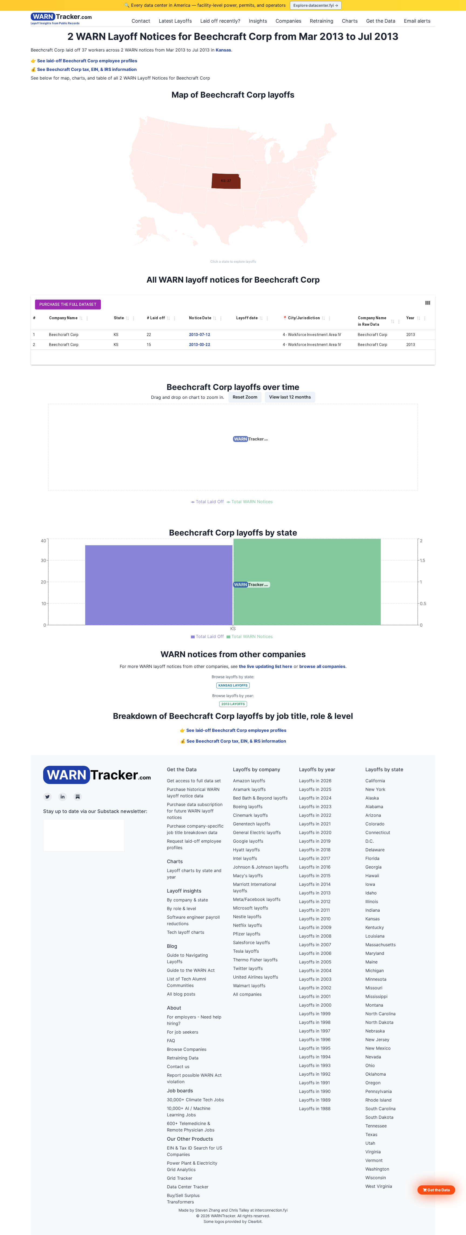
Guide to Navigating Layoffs (187, 958)
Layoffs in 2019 (315, 841)
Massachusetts (380, 944)
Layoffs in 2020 (315, 832)
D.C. (369, 841)
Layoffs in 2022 (315, 815)
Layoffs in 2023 (315, 806)
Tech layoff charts (185, 932)
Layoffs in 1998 (315, 1022)
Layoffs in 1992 (315, 1074)
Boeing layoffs (247, 806)
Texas (371, 1134)
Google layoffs (248, 841)
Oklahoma (375, 1074)
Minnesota (375, 979)
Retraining (321, 21)
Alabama (374, 806)
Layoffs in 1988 (315, 1108)
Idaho (371, 893)
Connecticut (377, 832)
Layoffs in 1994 (315, 1056)
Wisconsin (375, 1177)
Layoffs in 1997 (314, 1031)
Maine (371, 962)
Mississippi (376, 996)
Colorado (375, 823)
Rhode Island (378, 1100)
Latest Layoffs (175, 21)
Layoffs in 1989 (315, 1100)
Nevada (373, 1056)
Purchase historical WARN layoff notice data (193, 792)
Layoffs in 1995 (315, 1048)
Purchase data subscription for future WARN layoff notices (194, 811)
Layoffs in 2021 (315, 823)
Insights (258, 21)
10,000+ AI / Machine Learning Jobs (188, 1111)
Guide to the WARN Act (191, 970)
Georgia (373, 867)
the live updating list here (265, 666)
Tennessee (376, 1125)
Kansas (223, 50)
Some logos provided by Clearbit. (233, 1221)
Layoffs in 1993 (315, 1065)
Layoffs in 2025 (315, 789)
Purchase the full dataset (68, 304)
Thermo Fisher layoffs (255, 959)
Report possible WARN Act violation (194, 1078)
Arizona (373, 815)
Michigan (374, 970)
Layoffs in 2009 (315, 927)
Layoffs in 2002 (315, 987)
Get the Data (380, 21)
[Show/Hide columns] (427, 302)
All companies (247, 994)
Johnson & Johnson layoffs (260, 867)
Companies (288, 21)
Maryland (374, 953)
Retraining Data (182, 1058)
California (375, 780)
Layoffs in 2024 (315, 798)
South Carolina (380, 1108)
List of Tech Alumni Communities (186, 982)
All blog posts (181, 994)
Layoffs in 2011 (314, 910)
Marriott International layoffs (254, 887)
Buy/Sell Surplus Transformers (183, 1199)
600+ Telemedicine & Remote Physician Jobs (190, 1127)
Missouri (373, 987)
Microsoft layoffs (250, 908)
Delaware (375, 849)
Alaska (372, 798)
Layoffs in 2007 (315, 944)
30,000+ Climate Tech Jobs (195, 1099)
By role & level (181, 908)
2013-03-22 (199, 344)
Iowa (370, 884)
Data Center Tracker (187, 1186)
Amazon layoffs (249, 780)
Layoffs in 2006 (315, 953)
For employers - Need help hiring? (194, 1020)
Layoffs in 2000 (315, 1005)
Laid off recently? (220, 21)
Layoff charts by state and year (194, 874)
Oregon (373, 1082)
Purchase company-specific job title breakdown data (195, 829)
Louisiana (375, 936)
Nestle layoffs (247, 916)
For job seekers (182, 1032)
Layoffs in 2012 (315, 901)
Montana (374, 1005)
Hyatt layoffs (246, 849)
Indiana (372, 910)
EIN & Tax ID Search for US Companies (194, 1151)
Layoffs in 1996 (315, 1039)
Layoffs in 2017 (314, 858)
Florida (372, 858)
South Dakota (379, 1117)
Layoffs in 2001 (315, 996)
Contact (141, 21)
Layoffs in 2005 (315, 962)
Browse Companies (186, 1049)
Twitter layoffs (248, 968)
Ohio (370, 1065)
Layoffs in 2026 (315, 780)
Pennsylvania (378, 1091)
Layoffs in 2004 (315, 970)
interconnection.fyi (271, 1210)
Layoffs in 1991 (314, 1082)
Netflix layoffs (247, 925)
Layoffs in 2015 (315, 875)
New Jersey (377, 1039)
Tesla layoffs (246, 951)
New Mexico (378, 1048)
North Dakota (379, 1022)
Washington (377, 1169)
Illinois (371, 901)
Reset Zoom (245, 397)
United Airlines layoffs (255, 977)
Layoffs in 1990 (315, 1091)
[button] (436, 1190)
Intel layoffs (245, 858)
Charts (350, 21)
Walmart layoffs (249, 985)
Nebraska (375, 1031)
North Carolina (380, 1013)
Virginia (373, 1151)
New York (375, 789)
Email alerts (417, 21)
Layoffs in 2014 (315, 884)
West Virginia (378, 1186)
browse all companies (322, 666)
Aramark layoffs (249, 789)
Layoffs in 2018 (315, 849)
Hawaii (372, 875)
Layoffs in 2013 (315, 893)
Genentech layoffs (251, 823)
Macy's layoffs (248, 875)
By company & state (187, 900)
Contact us (178, 1066)
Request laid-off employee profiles (194, 844)
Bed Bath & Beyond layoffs (260, 798)
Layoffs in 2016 (315, 867)
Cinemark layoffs (250, 815)
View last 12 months (290, 397)
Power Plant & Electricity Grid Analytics (192, 1166)
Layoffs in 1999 (315, 1013)
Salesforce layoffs (251, 942)
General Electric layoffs (257, 832)
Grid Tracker (179, 1178)
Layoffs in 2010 (315, 918)
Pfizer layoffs (246, 933)
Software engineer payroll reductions (193, 920)
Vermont (374, 1160)
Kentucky (374, 927)
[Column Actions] (87, 318)
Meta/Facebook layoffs (256, 899)
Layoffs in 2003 (315, 979)
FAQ (171, 1040)
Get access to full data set (194, 780)
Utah (370, 1143)
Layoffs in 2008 (315, 936)
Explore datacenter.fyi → (315, 5)
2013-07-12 (199, 334)
